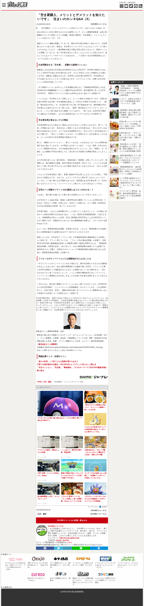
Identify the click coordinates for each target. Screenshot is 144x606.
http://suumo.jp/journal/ (69, 538)
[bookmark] (99, 548)
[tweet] (58, 548)
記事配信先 (7, 587)
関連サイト (7, 554)
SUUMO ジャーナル (98, 514)
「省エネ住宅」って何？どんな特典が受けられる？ (57, 361)
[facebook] (45, 548)
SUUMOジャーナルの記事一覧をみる (72, 520)
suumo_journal (62, 540)
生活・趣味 (41, 514)
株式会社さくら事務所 (48, 344)
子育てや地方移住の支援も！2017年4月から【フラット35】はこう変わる (66, 364)
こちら (69, 542)
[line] (81, 548)
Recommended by (93, 506)
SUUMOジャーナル (99, 24)
